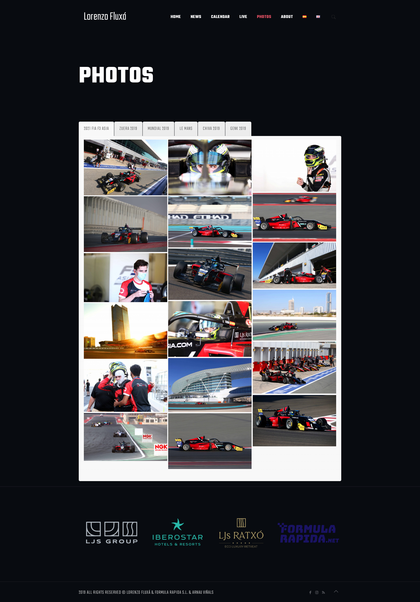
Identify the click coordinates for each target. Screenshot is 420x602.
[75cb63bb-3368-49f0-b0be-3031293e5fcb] (210, 221)
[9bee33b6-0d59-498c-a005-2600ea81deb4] (294, 217)
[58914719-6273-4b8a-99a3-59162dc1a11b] (210, 329)
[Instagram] (317, 592)
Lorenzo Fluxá (105, 17)
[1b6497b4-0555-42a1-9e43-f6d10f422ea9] (210, 167)
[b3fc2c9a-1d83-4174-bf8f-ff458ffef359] (210, 385)
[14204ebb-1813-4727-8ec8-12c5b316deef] (294, 315)
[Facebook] (310, 592)
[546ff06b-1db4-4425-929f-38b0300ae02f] (210, 274)
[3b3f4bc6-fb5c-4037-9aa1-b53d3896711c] (294, 166)
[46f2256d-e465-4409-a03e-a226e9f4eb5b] (125, 224)
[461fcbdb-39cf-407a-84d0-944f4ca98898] (294, 265)
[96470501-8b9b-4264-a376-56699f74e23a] (125, 331)
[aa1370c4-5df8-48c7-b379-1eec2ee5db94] (294, 368)
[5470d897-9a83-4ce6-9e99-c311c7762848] (125, 277)
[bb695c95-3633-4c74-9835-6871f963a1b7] (125, 386)
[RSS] (323, 592)
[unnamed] (210, 441)
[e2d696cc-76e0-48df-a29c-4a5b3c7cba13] (125, 437)
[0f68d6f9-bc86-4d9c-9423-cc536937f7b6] (125, 167)
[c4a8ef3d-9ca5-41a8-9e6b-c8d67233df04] (294, 420)
